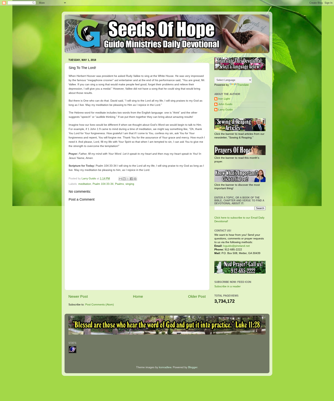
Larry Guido (225, 109)
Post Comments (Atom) (99, 304)
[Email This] (120, 179)
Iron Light (224, 98)
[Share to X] (128, 179)
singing (129, 183)
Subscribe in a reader (227, 286)
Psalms (119, 183)
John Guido (225, 104)
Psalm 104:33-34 (103, 183)
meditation (84, 183)
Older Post (197, 296)
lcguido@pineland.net (236, 245)
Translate (243, 84)
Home (138, 296)
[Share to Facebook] (131, 179)
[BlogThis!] (124, 179)
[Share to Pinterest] (135, 179)
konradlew (165, 367)
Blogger (192, 367)
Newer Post (78, 296)
